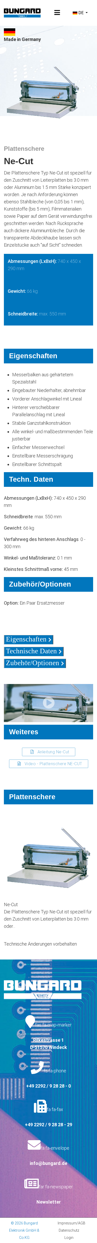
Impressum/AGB (71, 1223)
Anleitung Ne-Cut (52, 751)
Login (68, 1238)
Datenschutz (69, 1230)
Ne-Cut (11, 904)
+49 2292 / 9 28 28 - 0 (48, 1086)
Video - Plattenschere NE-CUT (52, 763)
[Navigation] (57, 13)
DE (81, 12)
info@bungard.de (48, 1163)
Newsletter (48, 1202)
